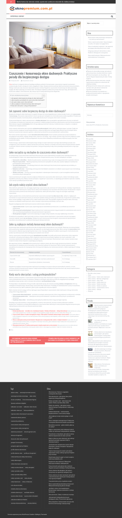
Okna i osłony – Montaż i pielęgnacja (98, 278)
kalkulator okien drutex (30, 407)
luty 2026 (90, 144)
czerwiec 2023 (92, 169)
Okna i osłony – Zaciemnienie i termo (98, 287)
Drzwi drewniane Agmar (29, 399)
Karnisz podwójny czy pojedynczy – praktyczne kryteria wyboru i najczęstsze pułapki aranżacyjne (97, 93)
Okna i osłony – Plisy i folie (95, 280)
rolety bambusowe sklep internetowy (21, 457)
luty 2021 (90, 209)
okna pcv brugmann (16, 435)
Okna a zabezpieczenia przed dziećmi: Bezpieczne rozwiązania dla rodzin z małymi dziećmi (40, 320)
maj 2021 (90, 204)
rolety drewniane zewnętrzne (19, 464)
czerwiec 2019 (92, 238)
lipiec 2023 (91, 167)
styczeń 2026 (92, 146)
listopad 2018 (92, 244)
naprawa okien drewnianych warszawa (22, 414)
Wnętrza (90, 291)
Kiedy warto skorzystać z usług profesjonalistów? (24, 105)
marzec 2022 (91, 185)
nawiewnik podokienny (17, 421)
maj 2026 (90, 139)
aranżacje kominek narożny (27, 392)
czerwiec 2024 (92, 160)
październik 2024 (93, 156)
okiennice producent (16, 432)
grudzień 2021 (92, 190)
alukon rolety (14, 392)
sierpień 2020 (92, 221)
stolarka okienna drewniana (19, 489)
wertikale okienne (29, 492)
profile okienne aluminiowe (18, 449)
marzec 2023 (91, 175)
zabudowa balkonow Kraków (19, 499)
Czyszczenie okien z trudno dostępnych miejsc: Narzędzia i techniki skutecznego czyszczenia (41, 314)
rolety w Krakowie (27, 481)
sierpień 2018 (92, 250)
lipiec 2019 (91, 236)
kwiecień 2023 (92, 173)
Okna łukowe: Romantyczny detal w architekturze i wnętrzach (102, 365)
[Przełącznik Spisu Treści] (43, 95)
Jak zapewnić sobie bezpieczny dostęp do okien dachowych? (27, 98)
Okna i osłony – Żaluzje (94, 289)
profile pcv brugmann (30, 453)
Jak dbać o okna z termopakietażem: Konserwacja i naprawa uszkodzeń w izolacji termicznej (61, 490)
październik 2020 (93, 217)
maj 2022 (90, 181)
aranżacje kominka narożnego (19, 396)
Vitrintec (89, 115)
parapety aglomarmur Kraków (19, 446)
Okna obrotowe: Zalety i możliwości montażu (61, 494)
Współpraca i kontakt (17, 16)
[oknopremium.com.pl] (31, 8)
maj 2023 (90, 171)
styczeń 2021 (92, 211)
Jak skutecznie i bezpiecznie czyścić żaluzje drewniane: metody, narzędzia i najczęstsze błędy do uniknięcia (61, 446)
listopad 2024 (92, 154)
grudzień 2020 (92, 213)
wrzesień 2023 (92, 165)
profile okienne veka (16, 453)
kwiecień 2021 (92, 206)
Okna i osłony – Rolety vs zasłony (97, 286)
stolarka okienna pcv (17, 492)
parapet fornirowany (17, 442)
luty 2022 (90, 186)
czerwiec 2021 (92, 202)
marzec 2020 (91, 230)
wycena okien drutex (17, 496)
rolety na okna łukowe (17, 467)
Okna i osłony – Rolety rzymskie (97, 284)
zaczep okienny (32, 503)
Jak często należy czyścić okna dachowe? (22, 102)
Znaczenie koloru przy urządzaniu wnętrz (60, 481)
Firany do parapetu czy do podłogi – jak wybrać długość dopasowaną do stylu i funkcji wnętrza (99, 76)
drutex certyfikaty (16, 399)
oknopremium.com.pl (27, 80)
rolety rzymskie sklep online (19, 474)
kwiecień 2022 (92, 183)
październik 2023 (93, 164)
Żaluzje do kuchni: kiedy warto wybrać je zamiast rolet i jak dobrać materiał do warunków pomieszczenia (47, 2)
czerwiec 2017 (92, 259)
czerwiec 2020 (92, 225)
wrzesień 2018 (92, 248)
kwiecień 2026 (92, 141)
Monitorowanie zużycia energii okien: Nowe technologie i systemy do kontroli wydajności (100, 307)
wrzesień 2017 (92, 257)
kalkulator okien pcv (16, 410)
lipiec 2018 (91, 251)
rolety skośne (28, 478)
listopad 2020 (92, 215)
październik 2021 (93, 194)
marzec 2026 (91, 143)
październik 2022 (93, 177)
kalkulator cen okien (16, 407)
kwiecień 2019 (92, 240)
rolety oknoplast (29, 467)
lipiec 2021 (91, 200)
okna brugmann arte (30, 432)
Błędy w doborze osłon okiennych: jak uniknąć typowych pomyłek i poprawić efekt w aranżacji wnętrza (61, 440)
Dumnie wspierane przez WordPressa (18, 514)
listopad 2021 (92, 192)
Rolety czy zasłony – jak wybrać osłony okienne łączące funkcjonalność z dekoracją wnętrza (61, 407)
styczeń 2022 (92, 188)
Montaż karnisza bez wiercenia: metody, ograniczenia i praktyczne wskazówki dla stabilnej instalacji (98, 82)
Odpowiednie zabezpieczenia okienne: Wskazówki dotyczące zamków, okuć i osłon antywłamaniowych (25, 340)
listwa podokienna (29, 410)
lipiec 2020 (91, 223)
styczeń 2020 (92, 234)
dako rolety (33, 396)
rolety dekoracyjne (16, 460)
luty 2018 (90, 253)
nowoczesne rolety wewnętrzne (20, 424)
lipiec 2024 (91, 158)
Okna (10, 84)
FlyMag (37, 514)
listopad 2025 (92, 148)
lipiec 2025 (91, 150)
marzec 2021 (91, 208)
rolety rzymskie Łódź (17, 478)
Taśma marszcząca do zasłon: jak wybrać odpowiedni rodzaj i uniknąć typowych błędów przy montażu (61, 452)
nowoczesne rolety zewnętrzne (20, 428)
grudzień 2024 (92, 152)
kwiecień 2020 (92, 229)
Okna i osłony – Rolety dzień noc (97, 282)
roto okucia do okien (16, 485)
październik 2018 (93, 246)
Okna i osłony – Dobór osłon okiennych (99, 277)
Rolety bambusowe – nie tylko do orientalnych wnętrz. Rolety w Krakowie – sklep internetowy (40, 311)
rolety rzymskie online (17, 471)
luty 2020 (90, 232)
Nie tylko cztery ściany (94, 273)
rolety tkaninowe (15, 481)
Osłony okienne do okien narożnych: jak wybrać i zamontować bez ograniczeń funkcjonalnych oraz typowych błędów (62, 476)
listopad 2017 (92, 255)
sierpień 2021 (92, 198)
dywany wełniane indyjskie (18, 403)
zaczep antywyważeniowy (18, 503)
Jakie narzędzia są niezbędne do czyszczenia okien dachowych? (28, 100)
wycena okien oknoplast (31, 496)
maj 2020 (90, 227)
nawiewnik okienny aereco (18, 417)
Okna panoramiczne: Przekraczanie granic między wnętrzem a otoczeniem (35, 325)
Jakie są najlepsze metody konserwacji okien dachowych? (26, 104)
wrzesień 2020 (92, 219)
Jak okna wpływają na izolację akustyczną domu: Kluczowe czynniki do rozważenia (99, 350)
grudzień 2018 (92, 242)
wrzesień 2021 (92, 196)
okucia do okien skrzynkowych (19, 439)
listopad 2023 (92, 162)
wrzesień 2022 (92, 179)
